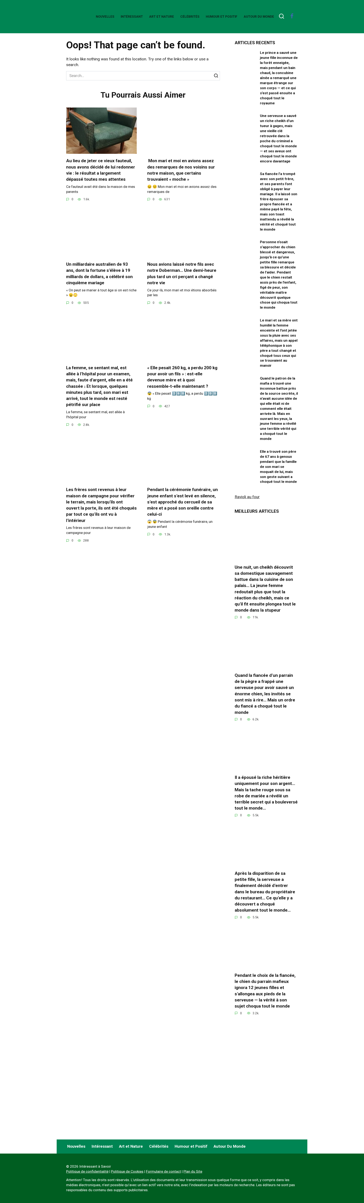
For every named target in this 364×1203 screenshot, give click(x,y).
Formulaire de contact (163, 1171)
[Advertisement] (266, 1099)
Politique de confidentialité (87, 1171)
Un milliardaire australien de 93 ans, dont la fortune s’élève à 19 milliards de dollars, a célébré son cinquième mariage (99, 273)
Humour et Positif (221, 17)
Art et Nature (161, 17)
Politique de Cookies (127, 1171)
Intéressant (132, 17)
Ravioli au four (247, 496)
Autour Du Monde (259, 17)
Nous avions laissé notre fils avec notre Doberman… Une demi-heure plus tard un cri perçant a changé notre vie (181, 273)
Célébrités (189, 17)
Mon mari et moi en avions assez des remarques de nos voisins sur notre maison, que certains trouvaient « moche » (181, 170)
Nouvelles (105, 17)
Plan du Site (192, 1171)
